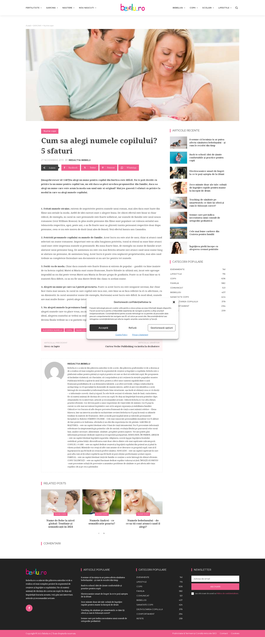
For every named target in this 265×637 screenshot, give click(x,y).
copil (69, 330)
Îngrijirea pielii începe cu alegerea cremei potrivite (203, 248)
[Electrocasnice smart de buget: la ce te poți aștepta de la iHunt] (178, 173)
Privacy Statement (140, 335)
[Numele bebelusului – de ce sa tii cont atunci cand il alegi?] (143, 501)
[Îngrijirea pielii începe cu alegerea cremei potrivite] (178, 248)
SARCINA (37, 25)
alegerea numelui (52, 330)
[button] (173, 302)
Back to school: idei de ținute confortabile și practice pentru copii (206, 157)
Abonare (215, 586)
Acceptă (103, 327)
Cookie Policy (121, 335)
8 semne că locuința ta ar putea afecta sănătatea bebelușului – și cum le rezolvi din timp (207, 142)
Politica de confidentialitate (227, 593)
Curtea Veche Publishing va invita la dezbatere (132, 346)
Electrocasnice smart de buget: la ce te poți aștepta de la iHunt (206, 173)
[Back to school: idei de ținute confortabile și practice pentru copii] (178, 158)
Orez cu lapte (52, 346)
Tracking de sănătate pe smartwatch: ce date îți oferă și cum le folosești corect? (206, 202)
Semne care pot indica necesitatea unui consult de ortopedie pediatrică (204, 217)
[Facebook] (29, 608)
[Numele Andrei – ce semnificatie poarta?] (101, 501)
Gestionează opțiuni (162, 327)
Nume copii (48, 25)
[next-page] (104, 533)
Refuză (132, 327)
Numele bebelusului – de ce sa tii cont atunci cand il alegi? (143, 524)
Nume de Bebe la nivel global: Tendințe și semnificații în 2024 (60, 524)
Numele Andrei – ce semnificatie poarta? (101, 522)
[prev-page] (99, 533)
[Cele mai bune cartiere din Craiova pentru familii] (178, 233)
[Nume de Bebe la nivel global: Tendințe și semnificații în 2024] (60, 501)
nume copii (82, 330)
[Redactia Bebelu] (54, 415)
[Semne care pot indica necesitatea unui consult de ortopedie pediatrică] (178, 218)
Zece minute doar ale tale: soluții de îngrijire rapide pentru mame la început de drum (208, 187)
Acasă (28, 25)
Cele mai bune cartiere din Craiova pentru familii (204, 233)
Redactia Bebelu (80, 160)
